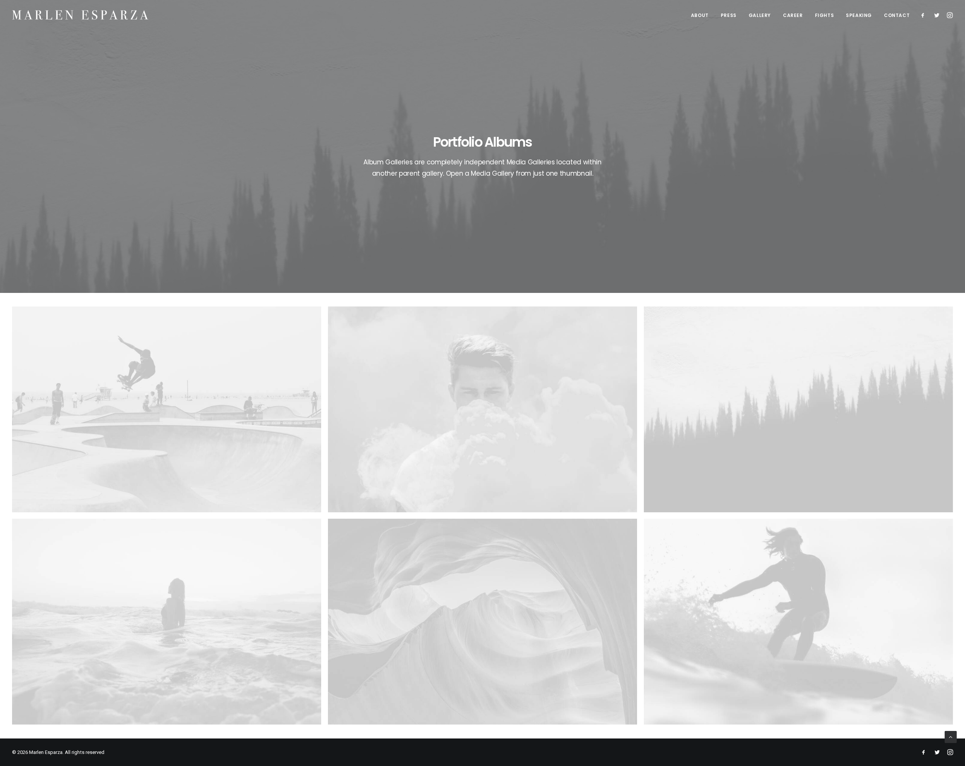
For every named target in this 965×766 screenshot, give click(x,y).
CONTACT (897, 15)
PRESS (729, 15)
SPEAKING (859, 15)
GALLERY (760, 15)
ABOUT (700, 15)
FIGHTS (824, 15)
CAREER (793, 15)
